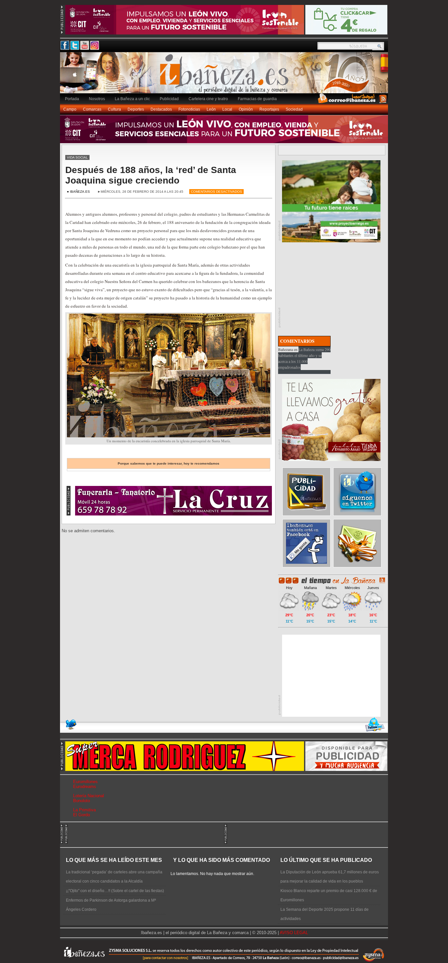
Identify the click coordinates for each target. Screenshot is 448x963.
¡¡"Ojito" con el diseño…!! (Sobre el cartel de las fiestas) (115, 890)
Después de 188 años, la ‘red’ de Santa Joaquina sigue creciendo (150, 175)
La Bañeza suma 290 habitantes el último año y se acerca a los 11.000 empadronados (304, 358)
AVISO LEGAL (294, 932)
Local (227, 109)
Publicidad (169, 99)
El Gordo (81, 814)
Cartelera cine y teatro (208, 99)
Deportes (136, 109)
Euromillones (85, 781)
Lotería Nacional (88, 795)
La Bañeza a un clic (132, 99)
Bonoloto (81, 800)
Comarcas (92, 109)
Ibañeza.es (225, 76)
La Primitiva (84, 809)
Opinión (246, 109)
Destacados (161, 109)
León (211, 109)
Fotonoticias (189, 109)
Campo (69, 109)
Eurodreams (84, 786)
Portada (72, 99)
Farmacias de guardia (257, 99)
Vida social (77, 157)
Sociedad (294, 109)
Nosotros (97, 99)
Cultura (114, 109)
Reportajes (269, 109)
